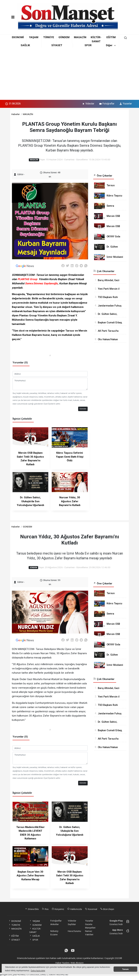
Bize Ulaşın (108, 909)
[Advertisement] (69, 74)
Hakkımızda (76, 909)
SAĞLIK (25, 45)
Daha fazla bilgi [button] (38, 971)
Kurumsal (92, 909)
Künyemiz (59, 909)
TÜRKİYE (48, 37)
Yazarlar (127, 103)
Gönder (83, 409)
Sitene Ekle (33, 909)
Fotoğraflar (108, 103)
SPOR (88, 45)
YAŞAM (33, 37)
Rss (46, 909)
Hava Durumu (74, 931)
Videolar (89, 103)
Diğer (109, 45)
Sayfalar (72, 924)
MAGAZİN (80, 37)
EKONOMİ (18, 37)
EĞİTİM (111, 37)
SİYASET (56, 45)
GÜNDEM (64, 37)
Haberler (15, 114)
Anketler (54, 924)
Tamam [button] (125, 969)
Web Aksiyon (77, 962)
